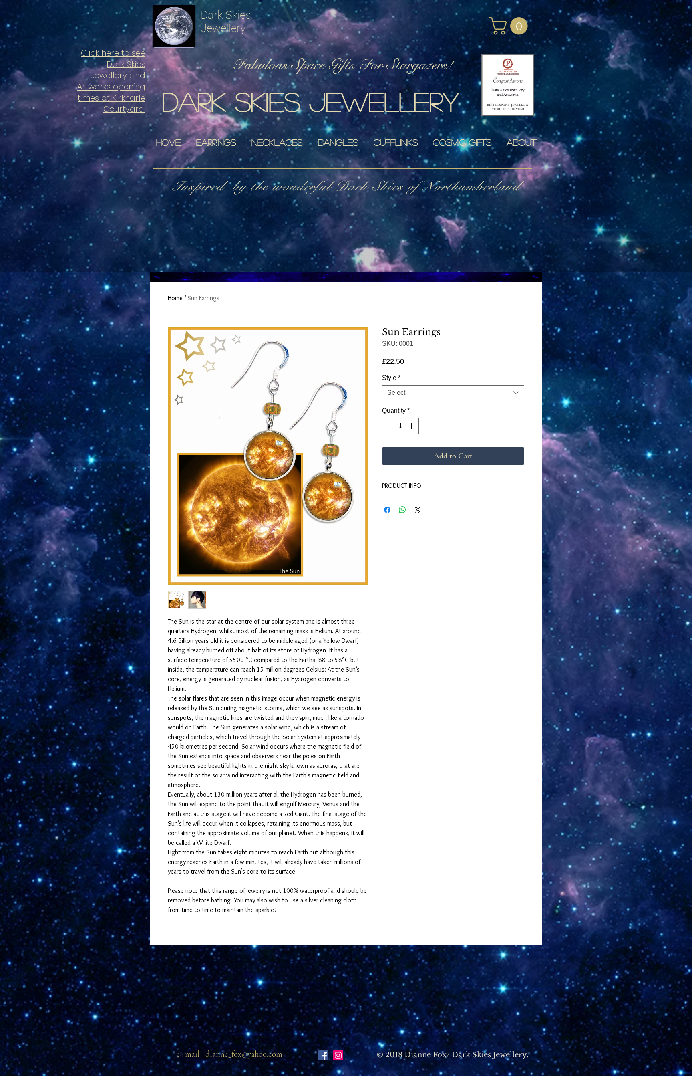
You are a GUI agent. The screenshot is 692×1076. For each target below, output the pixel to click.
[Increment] (412, 426)
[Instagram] (338, 1055)
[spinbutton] (400, 426)
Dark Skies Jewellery (226, 21)
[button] (510, 26)
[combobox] (453, 392)
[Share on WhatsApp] (402, 510)
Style (391, 377)
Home (175, 298)
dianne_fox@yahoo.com (243, 1054)
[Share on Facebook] (387, 510)
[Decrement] (388, 426)
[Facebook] (323, 1055)
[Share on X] (417, 510)
